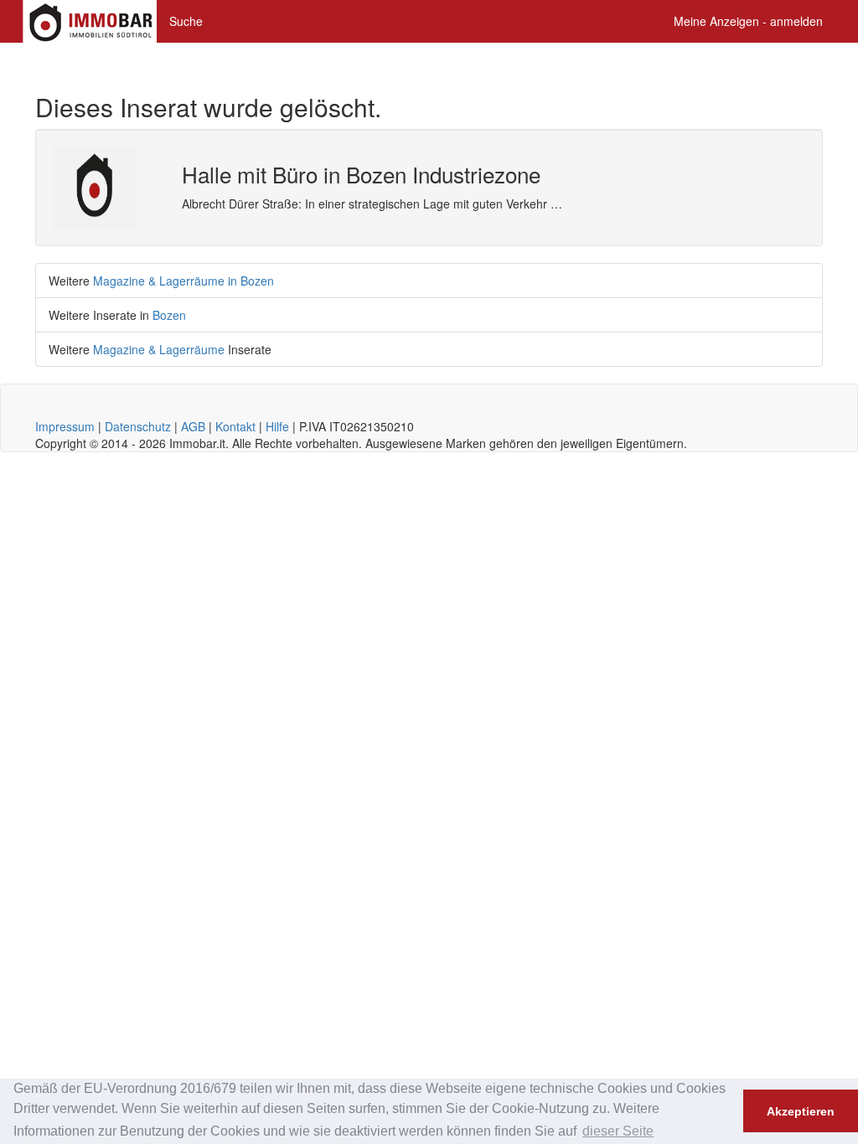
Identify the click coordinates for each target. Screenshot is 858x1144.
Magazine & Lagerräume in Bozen (183, 280)
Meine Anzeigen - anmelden (748, 21)
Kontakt (235, 426)
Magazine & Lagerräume (159, 349)
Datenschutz (138, 426)
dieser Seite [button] (618, 1131)
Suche (186, 21)
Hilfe (277, 426)
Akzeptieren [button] (801, 1111)
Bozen (169, 315)
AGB (193, 426)
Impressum (65, 426)
